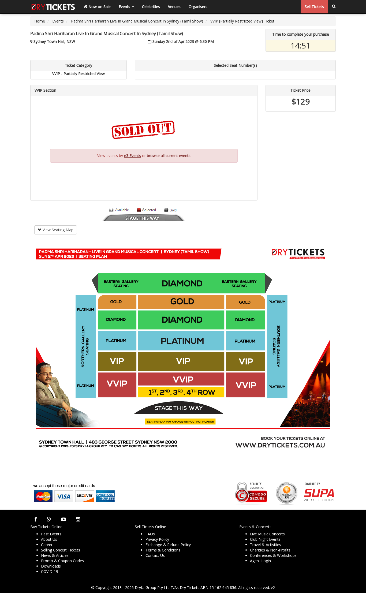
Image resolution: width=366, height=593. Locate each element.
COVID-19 (49, 571)
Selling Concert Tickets (60, 550)
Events (125, 6)
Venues (174, 6)
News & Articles (55, 555)
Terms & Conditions (162, 550)
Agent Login (260, 560)
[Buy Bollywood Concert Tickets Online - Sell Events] (53, 6)
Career (47, 544)
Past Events (51, 533)
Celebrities (151, 6)
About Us (49, 539)
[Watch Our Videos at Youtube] (63, 519)
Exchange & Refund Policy (168, 544)
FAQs (150, 533)
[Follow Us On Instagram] (78, 519)
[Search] (334, 6)
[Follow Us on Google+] (49, 519)
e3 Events (132, 155)
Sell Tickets (314, 6)
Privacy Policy (157, 539)
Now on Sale (99, 6)
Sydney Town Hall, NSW (54, 41)
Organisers (198, 6)
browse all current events (169, 155)
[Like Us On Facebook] (35, 519)
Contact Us (155, 555)
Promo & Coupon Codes (62, 560)
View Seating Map (57, 229)
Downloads (51, 566)
